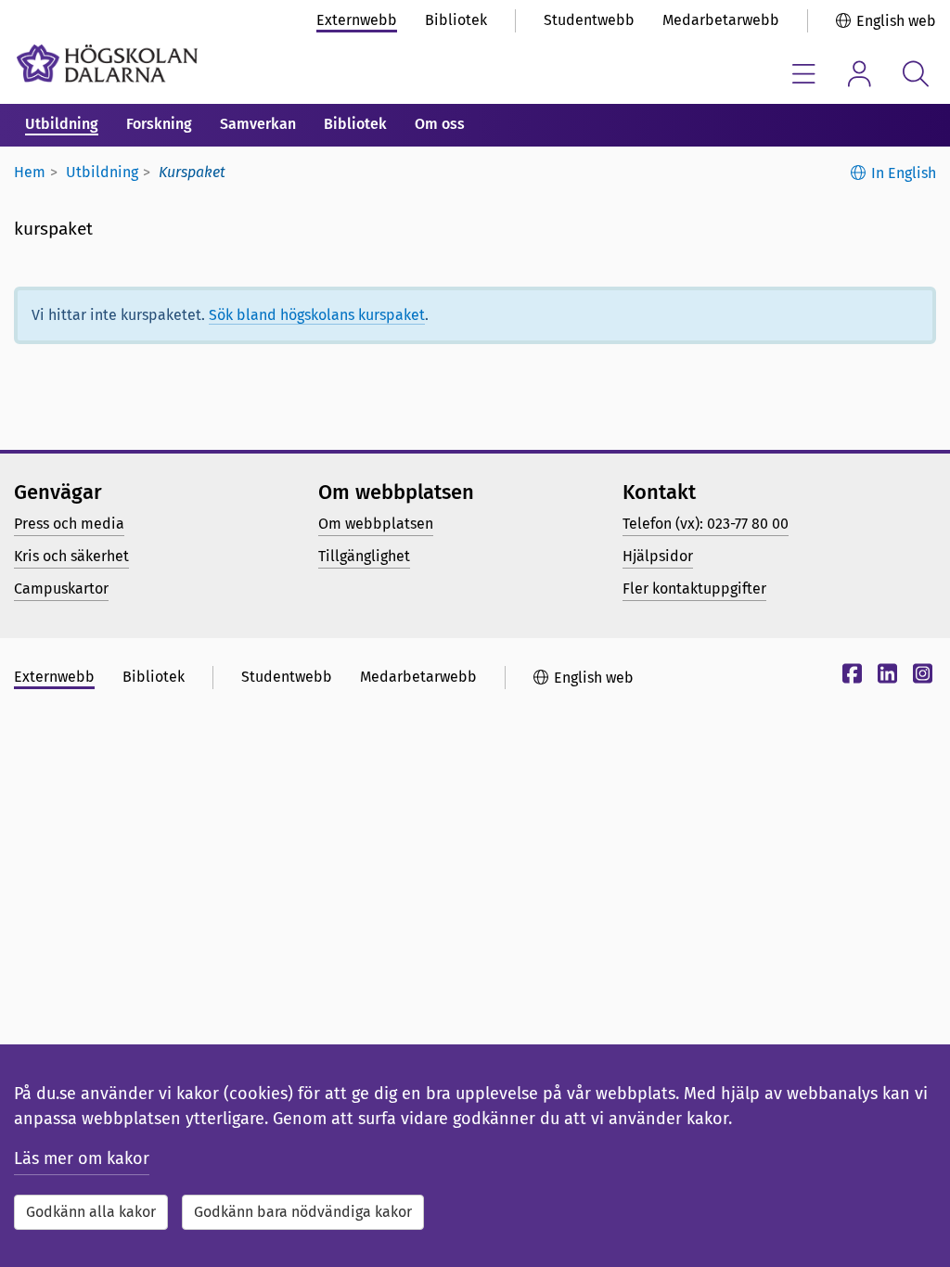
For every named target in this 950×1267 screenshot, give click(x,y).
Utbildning (61, 124)
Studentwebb (589, 20)
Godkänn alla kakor (91, 1212)
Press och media (69, 523)
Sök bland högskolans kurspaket (317, 315)
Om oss (440, 124)
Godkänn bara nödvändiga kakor (303, 1212)
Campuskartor (61, 588)
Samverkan (258, 124)
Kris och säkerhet (71, 556)
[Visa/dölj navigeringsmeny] (804, 74)
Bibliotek (456, 20)
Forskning (159, 124)
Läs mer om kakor (81, 1158)
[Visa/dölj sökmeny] (915, 74)
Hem (29, 172)
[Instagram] (920, 676)
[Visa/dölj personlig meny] (859, 74)
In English (903, 173)
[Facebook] (850, 676)
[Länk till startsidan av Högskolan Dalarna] (107, 63)
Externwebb (356, 20)
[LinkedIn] (885, 676)
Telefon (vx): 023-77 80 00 (706, 523)
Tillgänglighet (364, 556)
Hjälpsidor (658, 556)
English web (896, 21)
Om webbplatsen (375, 523)
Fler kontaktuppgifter (694, 588)
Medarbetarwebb (720, 20)
